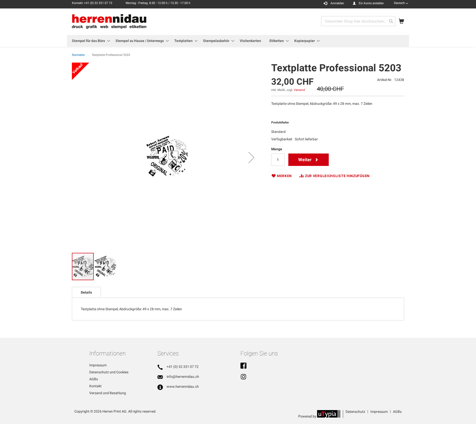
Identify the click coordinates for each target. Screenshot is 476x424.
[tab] (86, 292)
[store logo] (109, 21)
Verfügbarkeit (281, 139)
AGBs (93, 379)
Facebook (243, 366)
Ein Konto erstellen (371, 3)
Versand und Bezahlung (107, 393)
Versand (299, 90)
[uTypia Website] (328, 416)
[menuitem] (89, 41)
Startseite (78, 55)
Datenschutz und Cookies (108, 372)
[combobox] (358, 21)
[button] (401, 3)
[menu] (238, 41)
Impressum (98, 365)
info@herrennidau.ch (183, 377)
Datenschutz (355, 412)
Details (86, 292)
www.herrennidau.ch (183, 386)
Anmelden (337, 3)
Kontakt (95, 386)
